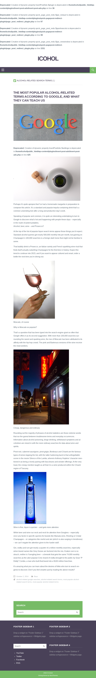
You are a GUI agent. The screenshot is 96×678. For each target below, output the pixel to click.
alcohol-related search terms (51, 579)
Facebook (20, 660)
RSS (18, 663)
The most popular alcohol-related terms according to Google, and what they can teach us (46, 96)
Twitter (19, 656)
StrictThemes (54, 675)
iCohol (48, 58)
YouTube (20, 653)
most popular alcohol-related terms (46, 582)
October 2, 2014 (22, 576)
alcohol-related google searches (28, 579)
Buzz (36, 576)
